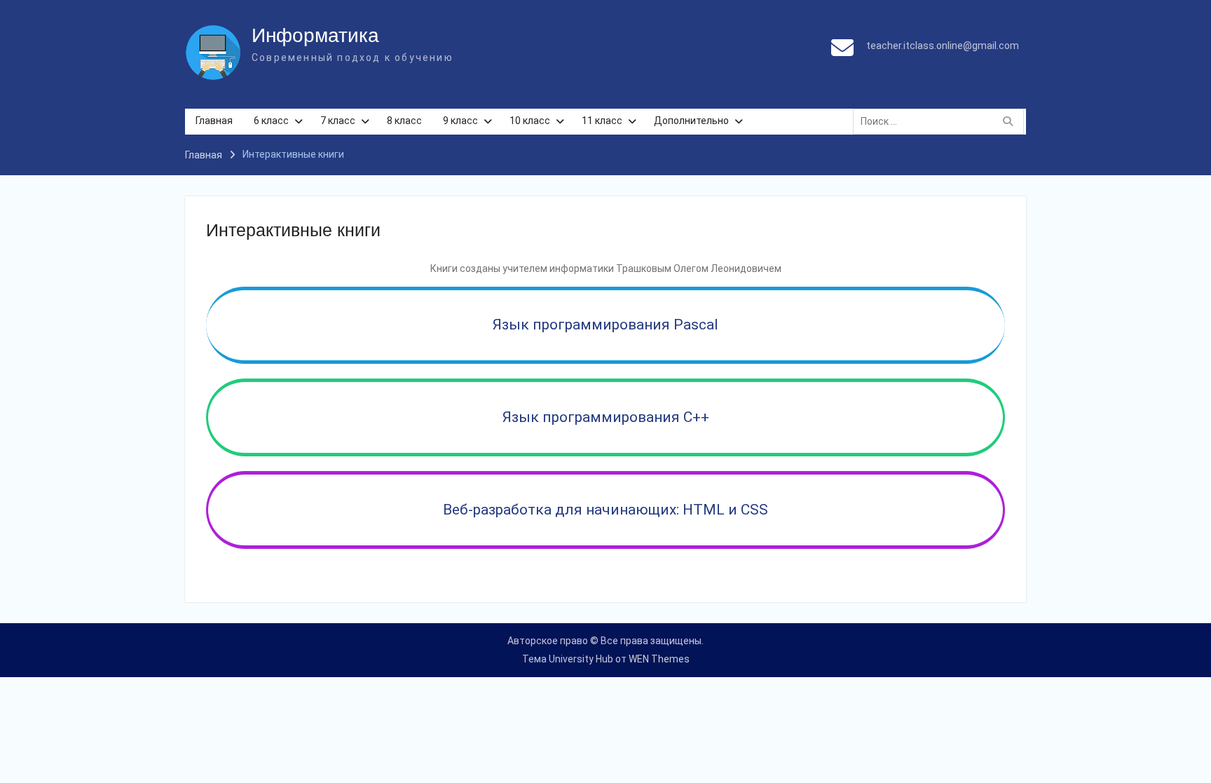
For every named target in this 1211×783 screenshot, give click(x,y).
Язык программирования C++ (605, 417)
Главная (214, 120)
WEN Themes (659, 659)
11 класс (602, 120)
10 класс (529, 120)
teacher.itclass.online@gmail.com (942, 45)
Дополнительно (691, 120)
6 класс (271, 120)
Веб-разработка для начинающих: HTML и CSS (605, 509)
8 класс (404, 120)
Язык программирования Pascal (605, 324)
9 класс (460, 120)
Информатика (315, 35)
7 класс (337, 120)
